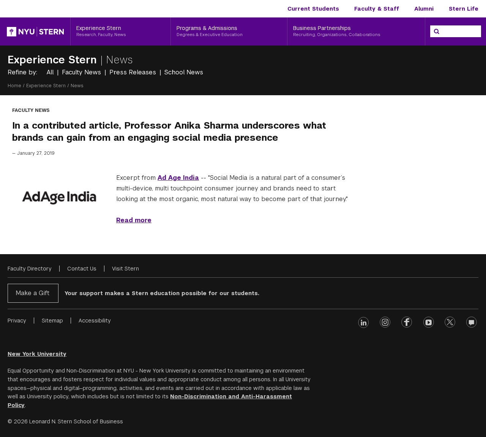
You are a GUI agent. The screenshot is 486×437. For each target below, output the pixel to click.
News (119, 59)
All (51, 72)
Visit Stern (125, 268)
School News (183, 72)
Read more (133, 220)
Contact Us (81, 268)
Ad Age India (178, 178)
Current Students (313, 8)
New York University (37, 354)
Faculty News (82, 72)
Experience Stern (54, 59)
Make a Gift (32, 293)
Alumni (424, 8)
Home (14, 86)
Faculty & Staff (376, 8)
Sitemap (52, 320)
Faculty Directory (30, 268)
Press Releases (133, 72)
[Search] (436, 31)
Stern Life (463, 8)
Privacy (17, 320)
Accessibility (95, 320)
